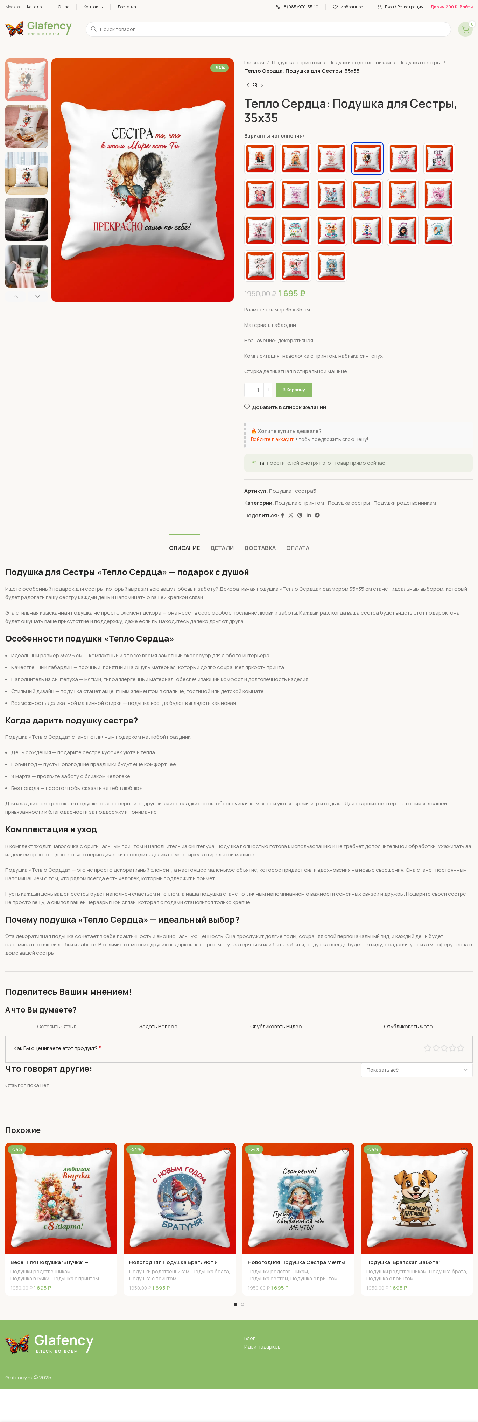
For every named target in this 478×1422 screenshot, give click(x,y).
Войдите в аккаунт (272, 439)
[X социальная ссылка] (290, 515)
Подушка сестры (420, 62)
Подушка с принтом (296, 62)
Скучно (436, 1048)
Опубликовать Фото (408, 1026)
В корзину (294, 389)
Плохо (428, 1048)
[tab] (184, 544)
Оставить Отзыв (56, 1026)
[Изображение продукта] (61, 1198)
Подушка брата (210, 1271)
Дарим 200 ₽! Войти (451, 7)
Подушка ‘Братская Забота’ (403, 1262)
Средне (444, 1048)
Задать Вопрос (158, 1026)
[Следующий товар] (261, 85)
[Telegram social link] (317, 515)
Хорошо (453, 1048)
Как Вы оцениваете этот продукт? (57, 1048)
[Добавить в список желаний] (108, 1150)
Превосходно (461, 1048)
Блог (249, 1338)
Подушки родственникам (360, 62)
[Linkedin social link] (308, 515)
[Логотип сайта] (38, 29)
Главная (254, 62)
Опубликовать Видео (276, 1026)
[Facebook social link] (282, 515)
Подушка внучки (29, 1278)
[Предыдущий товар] (247, 85)
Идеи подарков (262, 1346)
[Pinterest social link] (299, 515)
